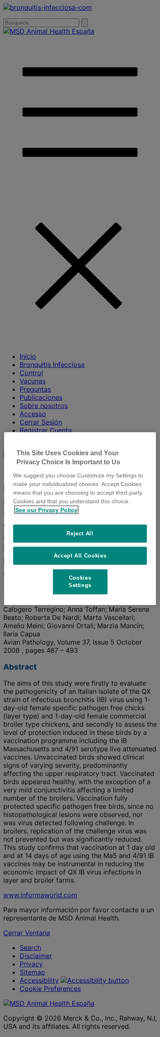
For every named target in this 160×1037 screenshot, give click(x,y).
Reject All (80, 533)
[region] (80, 518)
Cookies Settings (80, 581)
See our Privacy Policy (46, 509)
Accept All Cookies (80, 556)
